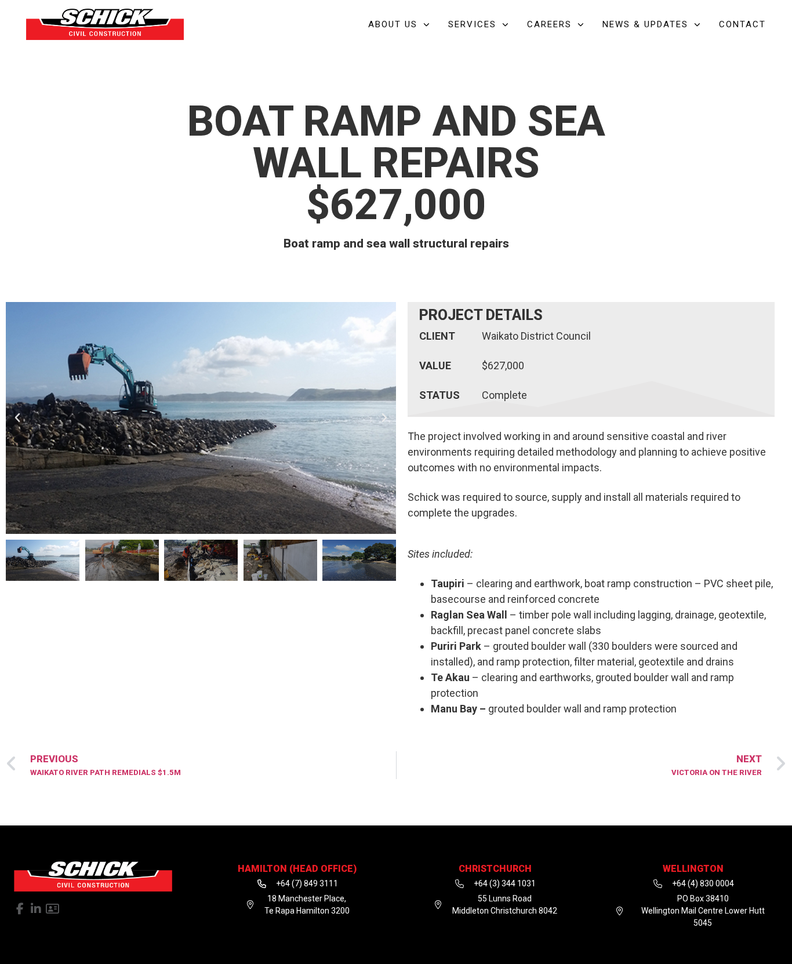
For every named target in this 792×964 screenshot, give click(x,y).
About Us (392, 24)
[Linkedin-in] (36, 909)
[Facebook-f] (20, 909)
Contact (742, 24)
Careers (549, 24)
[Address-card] (52, 909)
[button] (17, 418)
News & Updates (645, 24)
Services (472, 24)
